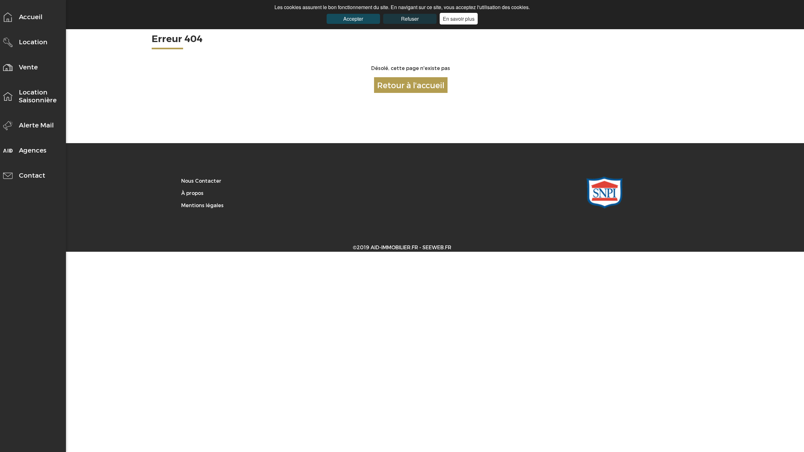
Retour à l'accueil (410, 85)
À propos (192, 193)
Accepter (353, 18)
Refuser (410, 18)
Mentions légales (202, 205)
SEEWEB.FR (436, 247)
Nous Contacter (201, 181)
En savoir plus (459, 18)
